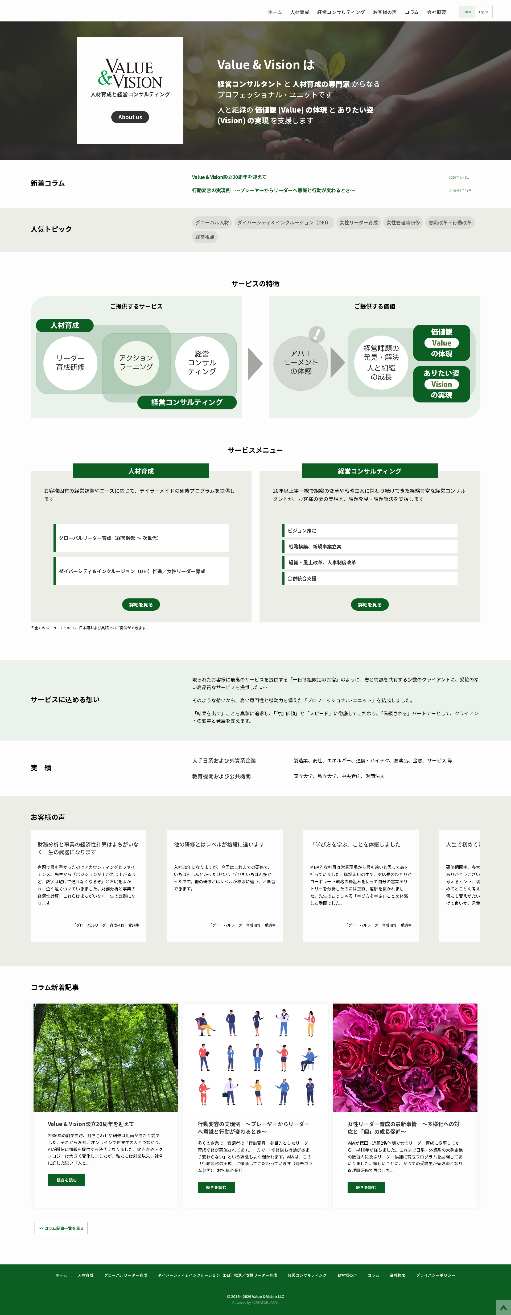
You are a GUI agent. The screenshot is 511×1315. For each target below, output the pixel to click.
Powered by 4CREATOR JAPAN (255, 1302)
